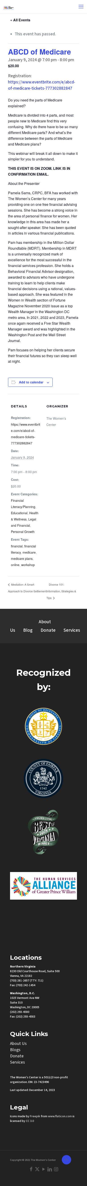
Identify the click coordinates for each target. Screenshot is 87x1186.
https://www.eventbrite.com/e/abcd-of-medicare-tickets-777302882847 (41, 85)
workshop (28, 565)
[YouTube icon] (43, 1169)
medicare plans (22, 558)
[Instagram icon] (56, 1169)
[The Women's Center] (8, 6)
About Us (18, 1043)
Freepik (35, 1116)
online (15, 565)
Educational (19, 513)
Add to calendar (31, 382)
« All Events (20, 19)
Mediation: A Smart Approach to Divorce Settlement (27, 588)
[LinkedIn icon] (49, 1169)
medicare (29, 552)
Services (72, 630)
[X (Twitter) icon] (37, 1169)
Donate (48, 630)
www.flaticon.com (60, 1116)
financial (17, 546)
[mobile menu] (81, 6)
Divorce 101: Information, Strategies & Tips (61, 591)
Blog (28, 630)
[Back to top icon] (66, 1159)
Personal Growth (23, 531)
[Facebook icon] (31, 1169)
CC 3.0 (30, 1121)
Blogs (15, 1050)
